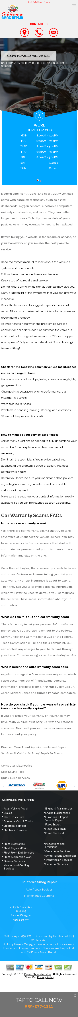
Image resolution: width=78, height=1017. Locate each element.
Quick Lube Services (15, 778)
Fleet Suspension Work (18, 857)
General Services (14, 861)
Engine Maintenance (57, 812)
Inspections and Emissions (55, 845)
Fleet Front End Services (19, 852)
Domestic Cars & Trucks (18, 821)
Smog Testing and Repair (60, 855)
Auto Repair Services (39, 889)
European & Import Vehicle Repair (56, 819)
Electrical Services (15, 825)
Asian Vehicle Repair (16, 808)
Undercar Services (56, 864)
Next (74, 785)
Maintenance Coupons (39, 895)
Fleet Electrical (54, 833)
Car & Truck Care (14, 817)
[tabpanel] (39, 152)
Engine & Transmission (59, 808)
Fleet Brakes (53, 824)
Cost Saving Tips (12, 771)
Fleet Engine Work (15, 848)
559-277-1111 (21, 920)
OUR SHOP (43, 62)
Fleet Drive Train (55, 828)
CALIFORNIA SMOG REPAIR (17, 62)
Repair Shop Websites (37, 974)
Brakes (8, 812)
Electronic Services (15, 830)
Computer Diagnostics (16, 765)
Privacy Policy (45, 977)
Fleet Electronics (14, 843)
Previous (3, 785)
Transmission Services (58, 859)
